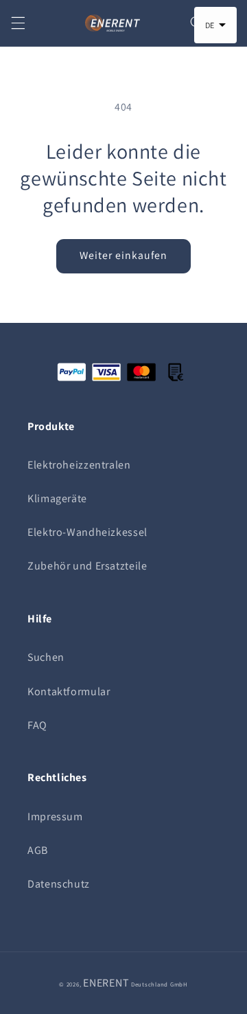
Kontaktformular (68, 691)
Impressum (55, 816)
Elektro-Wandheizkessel (87, 532)
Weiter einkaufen (124, 255)
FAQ (37, 725)
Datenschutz (58, 884)
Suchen (45, 657)
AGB (37, 850)
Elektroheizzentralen (79, 465)
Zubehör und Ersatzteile (87, 566)
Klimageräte (57, 498)
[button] (18, 23)
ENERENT (106, 983)
